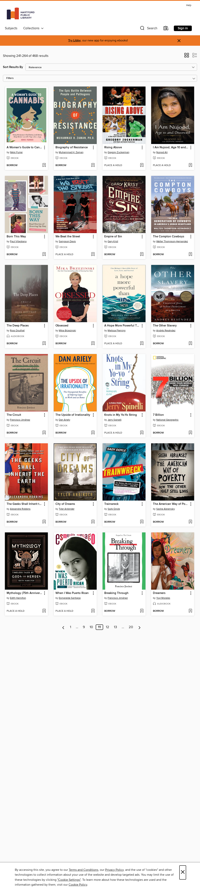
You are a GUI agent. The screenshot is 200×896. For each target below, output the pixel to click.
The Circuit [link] (14, 415)
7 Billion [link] (158, 415)
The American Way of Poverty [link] (171, 504)
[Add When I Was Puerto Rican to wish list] (92, 611)
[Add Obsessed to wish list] (92, 343)
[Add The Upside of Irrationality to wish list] (92, 432)
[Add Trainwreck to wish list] (141, 522)
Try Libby (74, 40)
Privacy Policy (114, 870)
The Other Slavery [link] (165, 325)
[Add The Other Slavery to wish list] (190, 343)
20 (131, 627)
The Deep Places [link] (18, 325)
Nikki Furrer (16, 152)
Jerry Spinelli (114, 419)
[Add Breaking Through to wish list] (141, 611)
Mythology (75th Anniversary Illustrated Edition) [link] (24, 593)
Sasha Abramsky (165, 509)
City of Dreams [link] (65, 504)
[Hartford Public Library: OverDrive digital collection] (20, 13)
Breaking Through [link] (116, 593)
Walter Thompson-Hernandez (172, 241)
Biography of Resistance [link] (71, 147)
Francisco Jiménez (20, 419)
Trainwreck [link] (111, 504)
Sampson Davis (67, 241)
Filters (10, 78)
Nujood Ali (162, 152)
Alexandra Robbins (20, 509)
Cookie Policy (78, 885)
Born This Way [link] (16, 236)
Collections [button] (32, 28)
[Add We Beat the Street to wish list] (92, 254)
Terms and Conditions (83, 870)
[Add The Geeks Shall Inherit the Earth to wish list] (44, 522)
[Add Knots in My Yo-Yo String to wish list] (141, 432)
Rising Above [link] (113, 147)
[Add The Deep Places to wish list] (44, 343)
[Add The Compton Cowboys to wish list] (190, 254)
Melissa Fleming (116, 330)
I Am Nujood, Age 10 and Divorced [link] (171, 147)
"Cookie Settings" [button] (69, 880)
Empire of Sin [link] (113, 236)
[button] (148, 29)
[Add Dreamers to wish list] (190, 611)
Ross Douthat (17, 330)
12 (107, 627)
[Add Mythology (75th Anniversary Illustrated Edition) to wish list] (44, 611)
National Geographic (167, 419)
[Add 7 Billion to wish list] (190, 432)
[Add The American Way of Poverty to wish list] (190, 522)
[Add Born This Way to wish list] (44, 254)
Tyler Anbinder (66, 509)
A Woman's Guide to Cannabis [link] (24, 147)
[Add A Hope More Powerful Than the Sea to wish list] (141, 343)
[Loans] (166, 29)
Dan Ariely (64, 419)
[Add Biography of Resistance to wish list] (92, 165)
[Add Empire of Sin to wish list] (141, 254)
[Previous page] (63, 627)
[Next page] (139, 627)
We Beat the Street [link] (67, 236)
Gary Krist (113, 241)
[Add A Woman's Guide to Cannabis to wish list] (44, 165)
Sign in (183, 28)
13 (115, 627)
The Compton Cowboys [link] (168, 236)
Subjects (11, 28)
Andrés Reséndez (165, 330)
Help (188, 5)
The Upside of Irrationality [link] (72, 415)
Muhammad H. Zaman (71, 152)
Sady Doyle (114, 509)
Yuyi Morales (163, 598)
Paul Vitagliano (18, 241)
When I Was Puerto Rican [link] (72, 593)
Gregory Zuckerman (118, 152)
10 (91, 627)
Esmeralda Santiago (70, 598)
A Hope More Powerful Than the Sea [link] (122, 325)
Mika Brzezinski (67, 330)
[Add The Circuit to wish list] (44, 432)
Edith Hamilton (18, 598)
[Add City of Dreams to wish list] (92, 522)
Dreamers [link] (159, 593)
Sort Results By (13, 67)
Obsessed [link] (61, 325)
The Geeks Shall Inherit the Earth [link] (24, 504)
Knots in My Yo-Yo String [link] (120, 415)
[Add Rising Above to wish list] (141, 165)
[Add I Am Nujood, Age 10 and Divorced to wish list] (190, 165)
